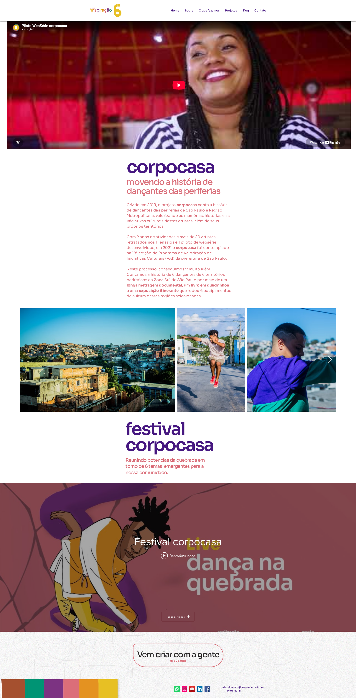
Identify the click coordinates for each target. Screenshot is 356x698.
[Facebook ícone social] (207, 689)
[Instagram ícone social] (184, 689)
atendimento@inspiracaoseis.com (243, 687)
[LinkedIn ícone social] (199, 689)
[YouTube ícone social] (192, 689)
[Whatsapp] (177, 689)
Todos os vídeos (175, 616)
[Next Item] (330, 360)
